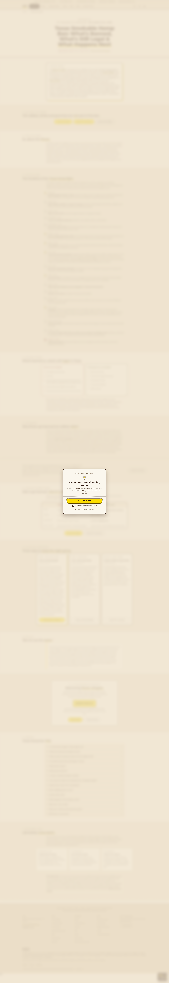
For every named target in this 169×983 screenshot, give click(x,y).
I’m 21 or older (84, 501)
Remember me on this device (86, 506)
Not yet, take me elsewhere (84, 509)
